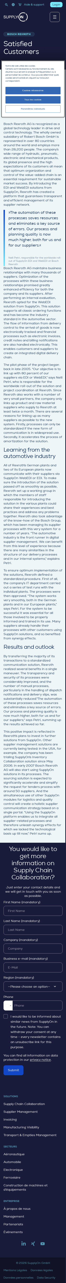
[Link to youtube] (42, 1245)
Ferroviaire (12, 1177)
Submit (13, 1070)
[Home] (16, 17)
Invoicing (10, 1119)
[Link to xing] (33, 1245)
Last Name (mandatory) (22, 921)
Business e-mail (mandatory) (26, 958)
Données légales (42, 1270)
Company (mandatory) (21, 939)
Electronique (13, 1170)
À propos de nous (17, 1208)
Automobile (12, 1162)
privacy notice (40, 1059)
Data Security (46, 1277)
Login (56, 4)
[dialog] (33, 89)
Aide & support (34, 4)
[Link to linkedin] (23, 1245)
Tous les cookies (33, 100)
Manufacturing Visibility (21, 1127)
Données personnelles (18, 1277)
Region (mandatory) (19, 977)
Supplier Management (21, 1111)
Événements (13, 1232)
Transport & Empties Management (30, 1135)
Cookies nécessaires (33, 90)
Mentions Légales (15, 1270)
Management (14, 1216)
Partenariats (13, 1224)
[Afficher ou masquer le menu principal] (55, 17)
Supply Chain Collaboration (24, 1104)
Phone (8, 996)
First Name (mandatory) (22, 902)
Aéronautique (14, 1154)
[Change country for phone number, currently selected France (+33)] (8, 1005)
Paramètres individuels (33, 109)
